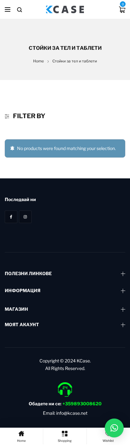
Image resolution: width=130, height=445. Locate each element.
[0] (122, 9)
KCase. (84, 360)
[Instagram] (25, 217)
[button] (114, 428)
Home (38, 61)
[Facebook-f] (11, 217)
